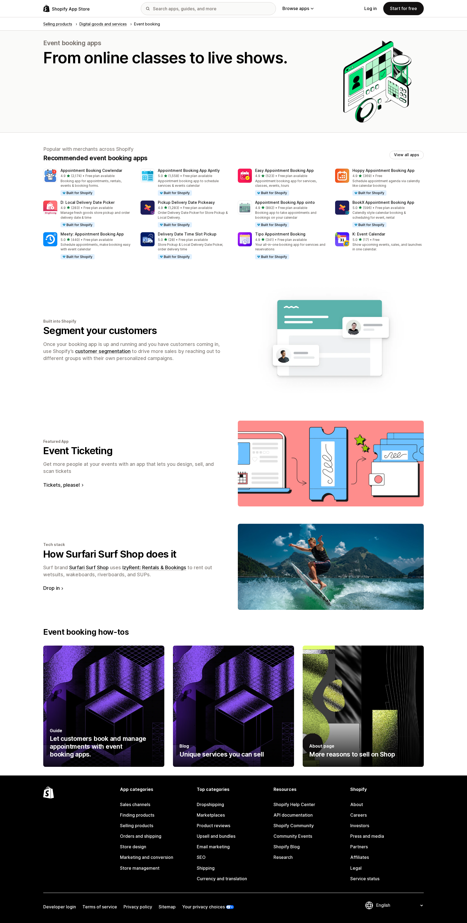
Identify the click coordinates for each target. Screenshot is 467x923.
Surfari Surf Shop (89, 567)
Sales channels (135, 804)
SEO (201, 857)
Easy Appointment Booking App (284, 170)
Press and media (367, 836)
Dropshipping (210, 804)
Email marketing (213, 846)
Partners (359, 846)
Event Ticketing (77, 451)
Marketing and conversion (146, 857)
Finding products (137, 815)
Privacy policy (138, 906)
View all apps (406, 154)
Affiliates (359, 857)
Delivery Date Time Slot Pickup (187, 234)
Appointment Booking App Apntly (189, 170)
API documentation (293, 815)
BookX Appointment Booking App (383, 202)
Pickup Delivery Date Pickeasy (186, 202)
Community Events (292, 836)
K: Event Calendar (368, 234)
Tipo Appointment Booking (280, 234)
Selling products (136, 825)
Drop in (51, 588)
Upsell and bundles (216, 836)
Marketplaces (211, 815)
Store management (139, 868)
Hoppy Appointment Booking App (383, 170)
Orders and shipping (140, 836)
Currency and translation (222, 878)
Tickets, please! (61, 485)
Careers (358, 815)
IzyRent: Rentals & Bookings (154, 567)
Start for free (403, 8)
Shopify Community (293, 825)
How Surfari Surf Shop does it (109, 554)
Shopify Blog (286, 846)
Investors (359, 825)
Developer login (59, 906)
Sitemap (167, 906)
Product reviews (213, 825)
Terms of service (99, 906)
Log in (370, 8)
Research (283, 857)
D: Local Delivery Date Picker (88, 202)
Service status (364, 878)
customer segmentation (103, 351)
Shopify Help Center (294, 804)
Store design (133, 846)
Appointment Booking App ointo (285, 202)
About (356, 804)
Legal (356, 868)
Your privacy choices (203, 906)
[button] (87, 182)
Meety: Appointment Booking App (92, 234)
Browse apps (295, 8)
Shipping (206, 868)
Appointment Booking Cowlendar (91, 170)
